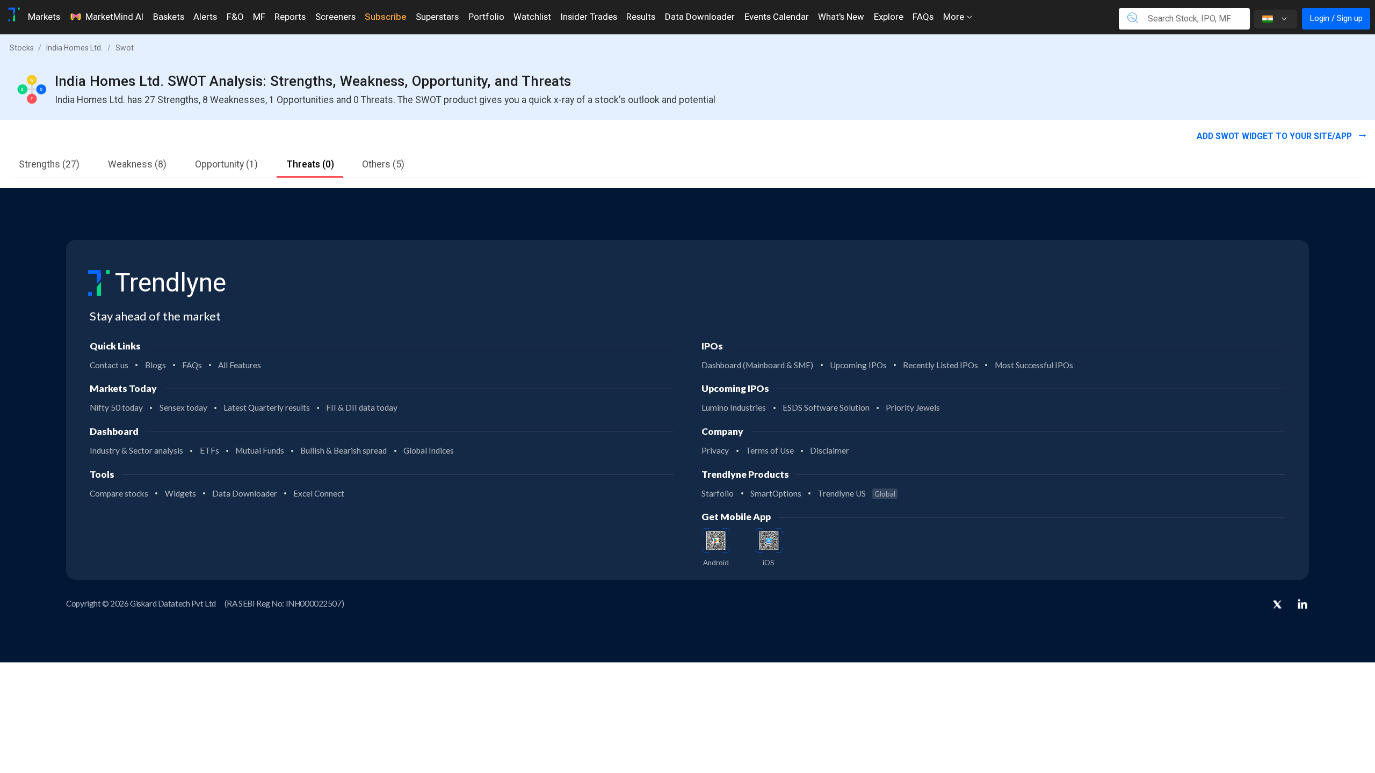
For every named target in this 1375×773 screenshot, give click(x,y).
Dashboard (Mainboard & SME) (757, 365)
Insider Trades (589, 16)
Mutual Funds (259, 450)
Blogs (155, 365)
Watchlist (532, 16)
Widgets (180, 493)
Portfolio (486, 16)
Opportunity (226, 164)
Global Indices (428, 450)
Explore (888, 16)
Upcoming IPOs (858, 365)
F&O (235, 16)
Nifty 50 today (116, 407)
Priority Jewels (913, 407)
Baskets (168, 16)
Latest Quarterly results (266, 407)
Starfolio (717, 493)
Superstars (437, 16)
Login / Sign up (1336, 18)
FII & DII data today (361, 407)
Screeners (335, 16)
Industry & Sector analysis (136, 450)
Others (383, 164)
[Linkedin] (1302, 603)
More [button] (954, 16)
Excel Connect (318, 493)
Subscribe (385, 16)
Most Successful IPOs (1034, 365)
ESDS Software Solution (826, 407)
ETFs (209, 450)
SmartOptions (775, 493)
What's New (841, 16)
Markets (44, 16)
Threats (310, 164)
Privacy (715, 450)
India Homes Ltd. (74, 47)
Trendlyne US (856, 493)
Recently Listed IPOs (940, 365)
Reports (290, 16)
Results (640, 16)
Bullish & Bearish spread (343, 450)
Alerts (205, 16)
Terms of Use (770, 450)
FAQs (923, 16)
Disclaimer (829, 450)
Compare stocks (119, 493)
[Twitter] (1277, 605)
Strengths (49, 164)
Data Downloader (700, 16)
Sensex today (183, 407)
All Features (239, 365)
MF (259, 16)
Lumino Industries (733, 407)
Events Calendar (776, 16)
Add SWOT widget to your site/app (1275, 136)
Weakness (137, 164)
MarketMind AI (114, 16)
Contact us (109, 365)
